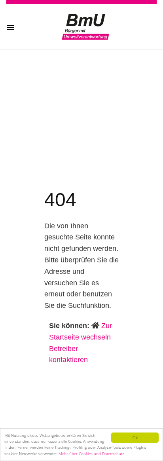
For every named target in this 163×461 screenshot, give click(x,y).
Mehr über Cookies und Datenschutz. (92, 453)
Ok (135, 437)
